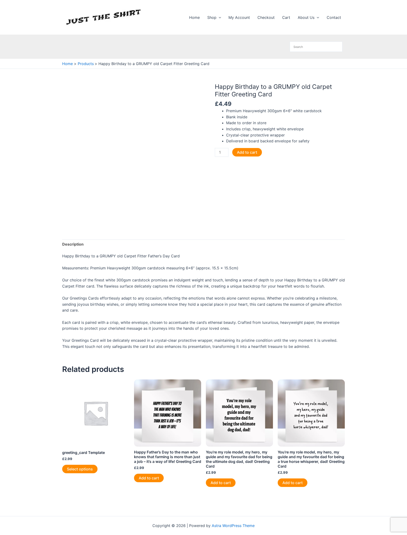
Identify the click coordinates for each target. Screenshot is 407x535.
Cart (286, 17)
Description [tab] (73, 244)
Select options (80, 469)
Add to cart (247, 152)
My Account (239, 17)
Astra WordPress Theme (233, 525)
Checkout (266, 17)
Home (194, 17)
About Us (306, 17)
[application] (218, 17)
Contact (334, 17)
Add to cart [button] (149, 478)
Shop (211, 17)
